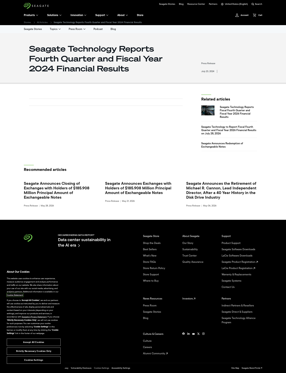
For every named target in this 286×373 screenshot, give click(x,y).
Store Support (151, 274)
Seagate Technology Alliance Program (239, 320)
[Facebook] (183, 344)
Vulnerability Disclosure (81, 368)
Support (100, 15)
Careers (148, 347)
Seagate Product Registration (239, 262)
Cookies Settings (101, 368)
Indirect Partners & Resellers (238, 305)
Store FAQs (150, 262)
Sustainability (190, 249)
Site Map (235, 368)
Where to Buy (151, 281)
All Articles (42, 22)
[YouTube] (193, 344)
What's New (150, 256)
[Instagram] (203, 344)
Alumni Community (154, 353)
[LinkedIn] (188, 344)
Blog (181, 4)
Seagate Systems (232, 281)
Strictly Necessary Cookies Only (33, 351)
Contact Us (228, 287)
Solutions (52, 15)
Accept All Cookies (33, 342)
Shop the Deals (152, 243)
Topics (53, 29)
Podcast (98, 29)
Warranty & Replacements (237, 274)
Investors (187, 298)
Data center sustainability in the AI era (84, 242)
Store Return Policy (154, 268)
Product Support (231, 243)
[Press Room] (84, 29)
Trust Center (189, 256)
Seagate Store (151, 236)
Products (29, 15)
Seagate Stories (167, 4)
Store (140, 15)
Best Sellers (150, 249)
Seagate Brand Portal (251, 368)
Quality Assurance (193, 262)
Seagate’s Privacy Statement (34, 316)
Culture (147, 341)
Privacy (65, 368)
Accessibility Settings (121, 368)
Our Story (188, 243)
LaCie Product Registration (237, 268)
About (121, 15)
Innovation (77, 15)
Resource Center (196, 4)
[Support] (107, 15)
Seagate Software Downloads (239, 249)
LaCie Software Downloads (237, 256)
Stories (27, 22)
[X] (198, 344)
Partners (213, 4)
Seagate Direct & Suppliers (237, 312)
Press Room (75, 29)
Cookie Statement (15, 295)
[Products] (37, 15)
